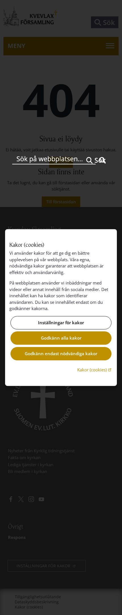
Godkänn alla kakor (61, 338)
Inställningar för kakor (61, 322)
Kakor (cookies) (95, 370)
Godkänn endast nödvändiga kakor (61, 353)
